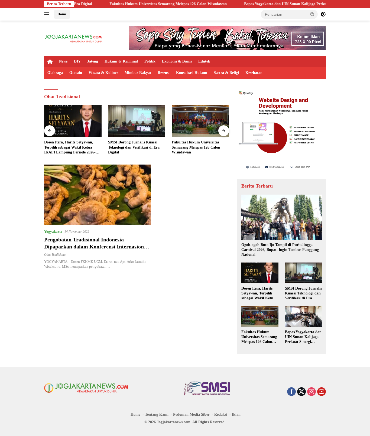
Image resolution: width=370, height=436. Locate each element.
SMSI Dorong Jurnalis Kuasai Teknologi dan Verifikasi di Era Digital (134, 147)
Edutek (204, 61)
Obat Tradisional (55, 255)
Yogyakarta (53, 232)
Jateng (92, 61)
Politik (149, 61)
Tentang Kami (156, 414)
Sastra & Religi (226, 73)
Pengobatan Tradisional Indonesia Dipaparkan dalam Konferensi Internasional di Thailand (96, 247)
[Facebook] (291, 392)
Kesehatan (253, 73)
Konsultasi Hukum (191, 73)
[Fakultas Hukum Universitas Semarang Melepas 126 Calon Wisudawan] (200, 121)
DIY (77, 61)
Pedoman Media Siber (191, 414)
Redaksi (220, 414)
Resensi (164, 73)
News (63, 61)
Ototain (75, 73)
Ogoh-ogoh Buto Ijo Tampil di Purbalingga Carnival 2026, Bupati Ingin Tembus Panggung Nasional (280, 250)
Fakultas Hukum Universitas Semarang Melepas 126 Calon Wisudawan (145, 4)
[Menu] (47, 14)
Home (62, 14)
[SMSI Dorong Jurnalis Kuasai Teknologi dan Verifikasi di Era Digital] (136, 121)
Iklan (236, 414)
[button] (312, 14)
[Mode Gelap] (323, 14)
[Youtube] (321, 392)
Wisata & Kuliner (103, 73)
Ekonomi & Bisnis (177, 61)
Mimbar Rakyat (138, 73)
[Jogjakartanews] (73, 38)
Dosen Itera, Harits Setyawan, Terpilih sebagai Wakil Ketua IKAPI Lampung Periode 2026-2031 (70, 147)
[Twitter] (301, 392)
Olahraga (55, 73)
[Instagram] (311, 392)
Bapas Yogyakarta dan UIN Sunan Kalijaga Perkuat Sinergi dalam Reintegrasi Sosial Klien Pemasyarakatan (303, 337)
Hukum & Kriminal (121, 61)
